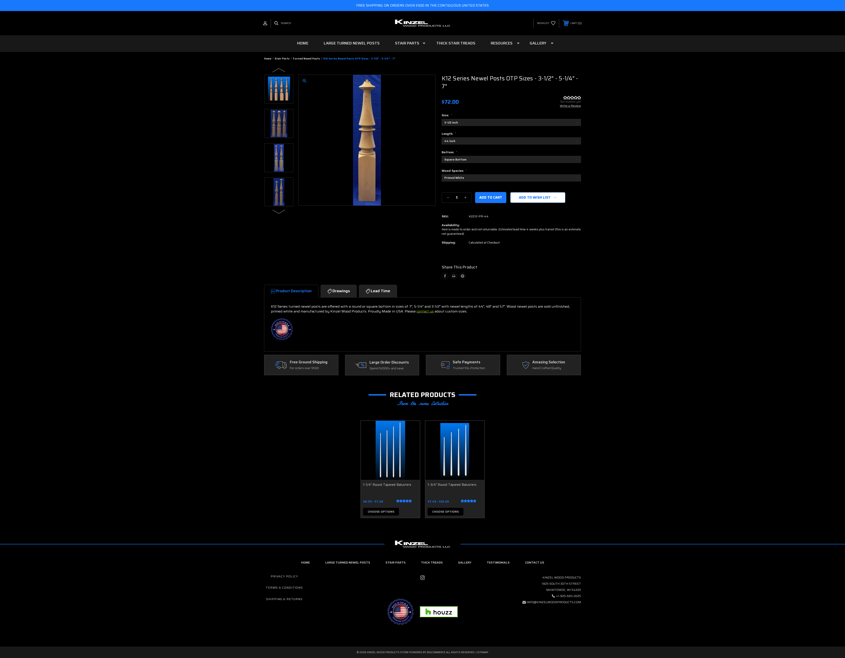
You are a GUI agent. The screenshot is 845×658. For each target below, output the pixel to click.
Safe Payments (466, 362)
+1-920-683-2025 (568, 595)
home (305, 562)
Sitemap (482, 652)
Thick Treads (432, 562)
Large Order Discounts (389, 362)
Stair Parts (407, 43)
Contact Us (534, 562)
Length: (449, 133)
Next (279, 211)
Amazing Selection (548, 362)
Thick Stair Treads (455, 43)
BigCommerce (436, 652)
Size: (447, 115)
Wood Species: (454, 170)
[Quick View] (411, 429)
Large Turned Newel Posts (352, 43)
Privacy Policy (284, 576)
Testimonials (498, 562)
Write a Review (570, 105)
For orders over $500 (304, 368)
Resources (502, 43)
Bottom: (449, 152)
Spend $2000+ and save (386, 368)
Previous (279, 70)
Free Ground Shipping (308, 362)
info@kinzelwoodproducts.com (554, 602)
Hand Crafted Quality (546, 368)
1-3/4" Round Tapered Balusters (452, 484)
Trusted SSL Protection (469, 368)
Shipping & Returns (284, 599)
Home (302, 43)
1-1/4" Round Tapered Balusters (387, 484)
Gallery (538, 43)
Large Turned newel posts (347, 562)
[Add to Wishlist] (411, 440)
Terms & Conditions (284, 587)
